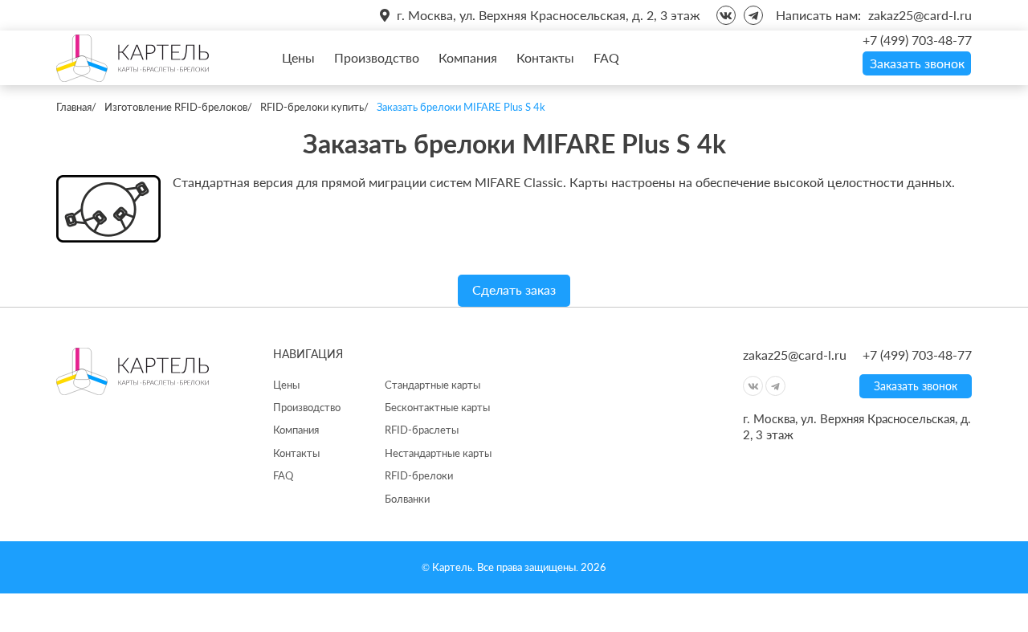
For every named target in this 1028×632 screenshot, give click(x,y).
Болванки (407, 498)
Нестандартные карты (438, 452)
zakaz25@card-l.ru (920, 14)
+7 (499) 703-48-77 (917, 40)
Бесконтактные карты (437, 407)
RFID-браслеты (422, 429)
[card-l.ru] (132, 58)
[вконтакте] (726, 15)
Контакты (545, 57)
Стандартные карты (432, 384)
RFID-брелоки (419, 475)
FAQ (606, 57)
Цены (298, 57)
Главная (74, 106)
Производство (376, 57)
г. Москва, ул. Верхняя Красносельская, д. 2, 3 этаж (548, 14)
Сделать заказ (514, 289)
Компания (468, 57)
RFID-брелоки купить (312, 106)
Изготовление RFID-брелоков (175, 106)
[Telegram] (753, 15)
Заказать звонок (917, 63)
